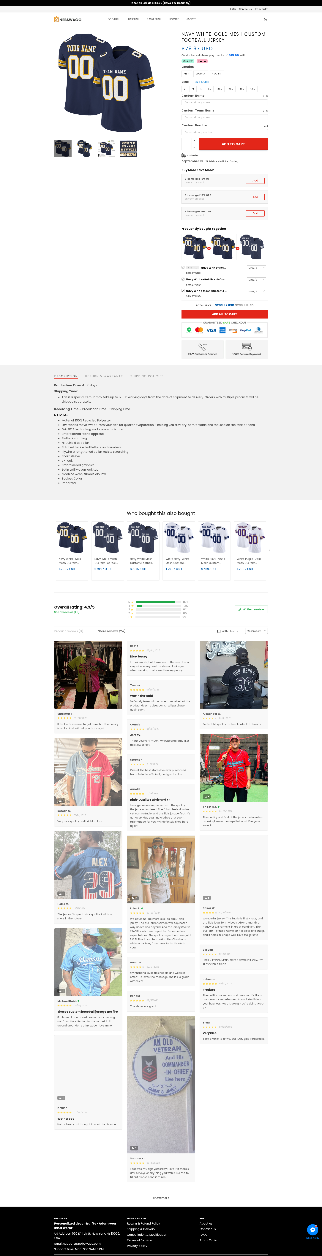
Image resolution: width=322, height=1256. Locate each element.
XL (209, 88)
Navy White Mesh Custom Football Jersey (206, 291)
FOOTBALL (114, 19)
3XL (230, 88)
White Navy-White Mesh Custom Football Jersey (178, 561)
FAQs (233, 9)
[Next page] (156, 83)
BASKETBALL (154, 19)
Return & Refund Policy (143, 1223)
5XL (252, 88)
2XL (219, 88)
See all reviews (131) (66, 612)
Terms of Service (139, 1240)
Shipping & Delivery (141, 1229)
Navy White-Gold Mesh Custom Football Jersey (214, 268)
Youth (216, 73)
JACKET (191, 19)
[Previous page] (57, 83)
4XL (241, 88)
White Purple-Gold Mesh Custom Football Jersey (249, 561)
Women (201, 73)
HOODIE (174, 19)
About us (206, 1223)
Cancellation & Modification (147, 1235)
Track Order (261, 9)
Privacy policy (137, 1246)
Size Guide (202, 82)
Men (187, 73)
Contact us (245, 9)
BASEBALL (134, 19)
